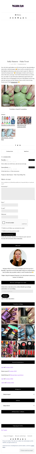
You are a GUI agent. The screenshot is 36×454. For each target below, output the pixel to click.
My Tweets (4, 430)
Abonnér (5, 296)
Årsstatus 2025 (9, 367)
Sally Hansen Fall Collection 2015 (21, 126)
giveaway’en (14, 82)
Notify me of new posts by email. (11, 231)
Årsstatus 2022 (9, 379)
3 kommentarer (22, 64)
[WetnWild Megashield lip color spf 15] (26, 349)
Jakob (2, 382)
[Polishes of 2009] (9, 349)
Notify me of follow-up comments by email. (14, 228)
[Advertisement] (18, 39)
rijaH (2, 367)
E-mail (3, 208)
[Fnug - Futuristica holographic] (26, 332)
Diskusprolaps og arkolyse (16, 375)
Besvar (31, 160)
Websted (3, 214)
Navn (3, 202)
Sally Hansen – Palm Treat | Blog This (15, 174)
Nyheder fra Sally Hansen (8, 125)
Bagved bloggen (8, 435)
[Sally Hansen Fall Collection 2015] (24, 120)
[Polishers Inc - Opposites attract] (9, 315)
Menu (18, 15)
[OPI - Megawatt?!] (26, 315)
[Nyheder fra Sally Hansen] (8, 120)
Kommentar (4, 186)
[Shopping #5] (9, 332)
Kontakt (30, 435)
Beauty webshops (20, 435)
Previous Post (9, 151)
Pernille (3, 160)
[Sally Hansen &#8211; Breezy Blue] (8, 133)
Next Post (26, 151)
